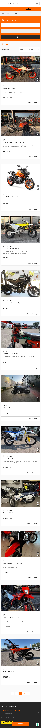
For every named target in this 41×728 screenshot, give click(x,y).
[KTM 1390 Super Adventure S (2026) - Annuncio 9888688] (20, 134)
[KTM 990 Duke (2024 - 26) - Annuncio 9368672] (20, 187)
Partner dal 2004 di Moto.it (10, 710)
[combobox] (20, 25)
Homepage (6, 13)
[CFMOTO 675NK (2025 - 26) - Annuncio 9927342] (20, 398)
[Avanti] (28, 693)
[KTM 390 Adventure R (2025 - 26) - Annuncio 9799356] (20, 555)
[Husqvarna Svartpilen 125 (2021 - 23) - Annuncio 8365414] (20, 293)
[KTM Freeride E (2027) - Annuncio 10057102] (20, 662)
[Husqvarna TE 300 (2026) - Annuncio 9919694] (20, 503)
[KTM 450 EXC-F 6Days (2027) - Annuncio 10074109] (20, 345)
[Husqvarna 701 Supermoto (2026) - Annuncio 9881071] (20, 240)
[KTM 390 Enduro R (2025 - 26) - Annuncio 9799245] (20, 609)
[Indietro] (12, 693)
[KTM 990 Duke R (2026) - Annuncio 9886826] (20, 80)
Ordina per (5, 50)
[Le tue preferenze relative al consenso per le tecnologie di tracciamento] (37, 724)
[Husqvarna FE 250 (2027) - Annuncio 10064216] (20, 450)
